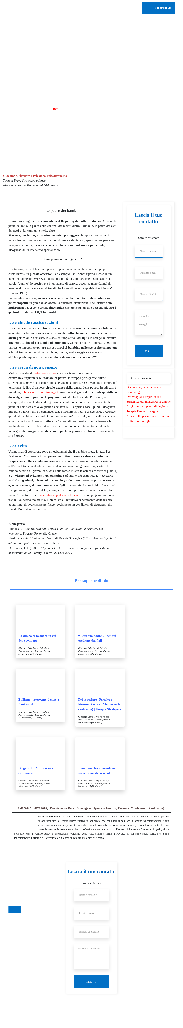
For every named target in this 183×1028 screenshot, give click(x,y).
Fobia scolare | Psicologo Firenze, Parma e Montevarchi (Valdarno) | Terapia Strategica (99, 704)
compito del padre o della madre (61, 495)
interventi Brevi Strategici (41, 392)
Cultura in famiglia (139, 421)
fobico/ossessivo (45, 373)
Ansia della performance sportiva (148, 416)
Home (55, 109)
